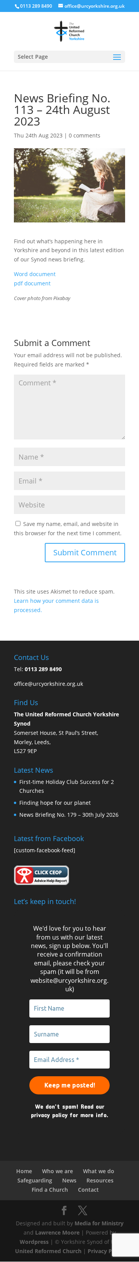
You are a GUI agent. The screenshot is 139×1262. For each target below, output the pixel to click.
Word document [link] (35, 274)
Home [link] (24, 1171)
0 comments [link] (84, 135)
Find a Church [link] (50, 1189)
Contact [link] (88, 1189)
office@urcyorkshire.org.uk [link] (48, 683)
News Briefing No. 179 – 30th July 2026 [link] (69, 814)
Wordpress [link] (34, 1241)
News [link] (69, 1180)
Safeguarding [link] (34, 1180)
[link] (69, 30)
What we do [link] (98, 1171)
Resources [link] (100, 1180)
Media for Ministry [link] (99, 1223)
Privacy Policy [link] (106, 1251)
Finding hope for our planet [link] (55, 802)
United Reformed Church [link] (48, 1251)
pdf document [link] (32, 283)
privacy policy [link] (49, 1114)
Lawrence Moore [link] (57, 1232)
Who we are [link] (57, 1171)
